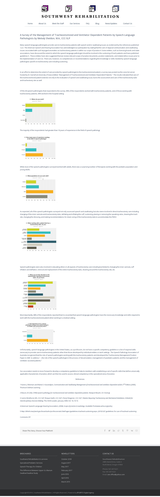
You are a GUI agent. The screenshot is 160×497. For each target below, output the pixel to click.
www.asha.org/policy (104, 406)
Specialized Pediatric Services (31, 463)
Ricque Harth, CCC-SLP (53, 398)
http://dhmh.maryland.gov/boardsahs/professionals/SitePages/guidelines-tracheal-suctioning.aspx (59, 411)
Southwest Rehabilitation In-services (34, 459)
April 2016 (65, 478)
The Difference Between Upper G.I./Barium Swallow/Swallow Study (36, 471)
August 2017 (65, 463)
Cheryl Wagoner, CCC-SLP (72, 398)
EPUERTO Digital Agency (85, 493)
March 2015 (65, 482)
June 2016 (65, 474)
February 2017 (66, 470)
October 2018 (66, 459)
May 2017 (64, 466)
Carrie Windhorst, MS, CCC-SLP (32, 398)
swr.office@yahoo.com (116, 474)
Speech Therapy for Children (31, 466)
